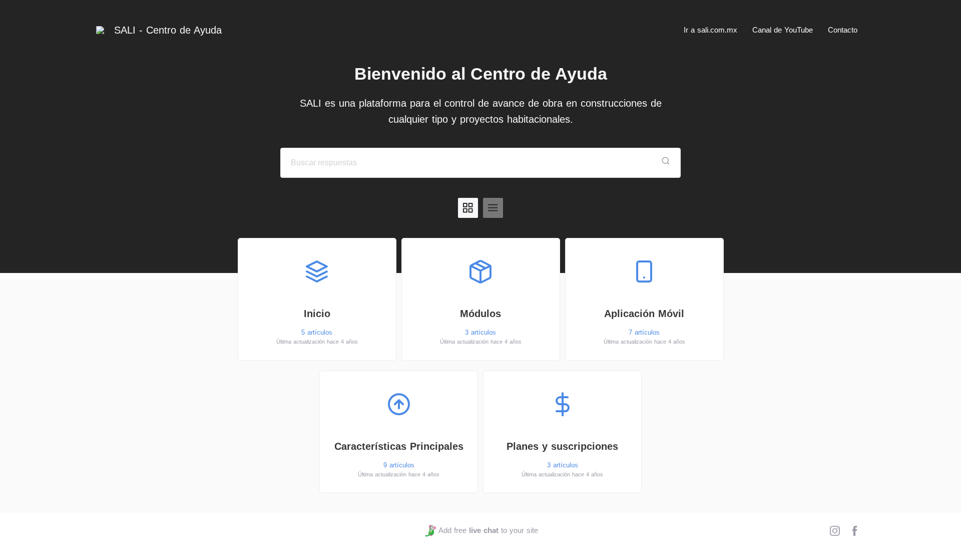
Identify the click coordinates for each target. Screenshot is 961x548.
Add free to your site (488, 530)
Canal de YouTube (782, 30)
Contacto (842, 30)
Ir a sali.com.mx (710, 30)
